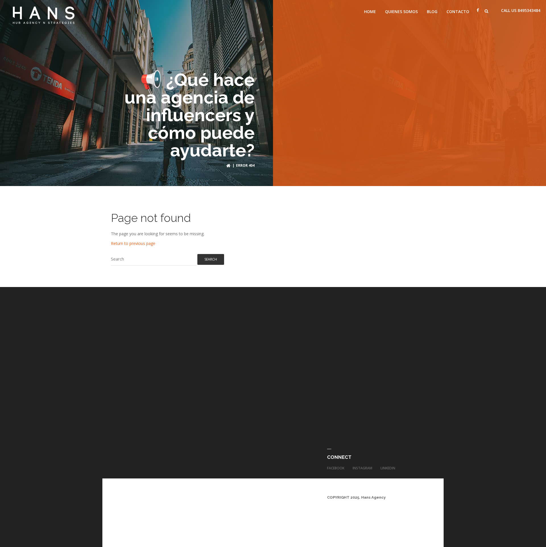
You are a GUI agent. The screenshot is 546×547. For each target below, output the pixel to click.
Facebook (335, 468)
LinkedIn (387, 468)
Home (370, 11)
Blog (432, 11)
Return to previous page (133, 243)
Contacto (457, 11)
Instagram (362, 468)
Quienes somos (401, 11)
